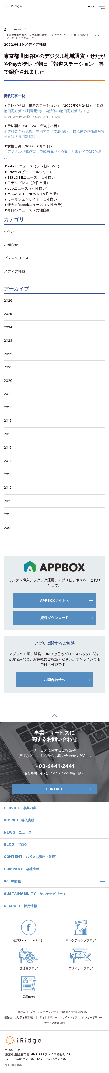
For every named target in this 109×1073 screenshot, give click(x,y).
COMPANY (21, 869)
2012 (7, 487)
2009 (8, 528)
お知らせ (11, 245)
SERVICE (20, 808)
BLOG (15, 844)
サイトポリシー (48, 1017)
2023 (8, 340)
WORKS (19, 820)
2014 (7, 461)
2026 (8, 300)
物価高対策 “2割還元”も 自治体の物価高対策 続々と (46, 111)
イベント (11, 231)
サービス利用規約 (54, 1022)
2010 (8, 514)
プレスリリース (16, 258)
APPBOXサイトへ (54, 600)
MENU (92, 6)
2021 (7, 367)
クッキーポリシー (92, 1017)
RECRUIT (20, 905)
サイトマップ (69, 1017)
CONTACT (54, 789)
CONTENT (30, 856)
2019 (8, 394)
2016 (8, 434)
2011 (7, 501)
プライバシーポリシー (43, 1011)
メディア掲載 (35, 44)
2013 (7, 474)
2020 (8, 380)
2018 (8, 407)
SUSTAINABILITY (35, 893)
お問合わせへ (54, 679)
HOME (5, 29)
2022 (8, 354)
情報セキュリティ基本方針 (19, 1017)
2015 (7, 447)
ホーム (22, 1011)
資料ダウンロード (54, 618)
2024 (8, 327)
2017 (8, 420)
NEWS (18, 29)
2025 (8, 314)
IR (12, 881)
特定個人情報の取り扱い (74, 1011)
